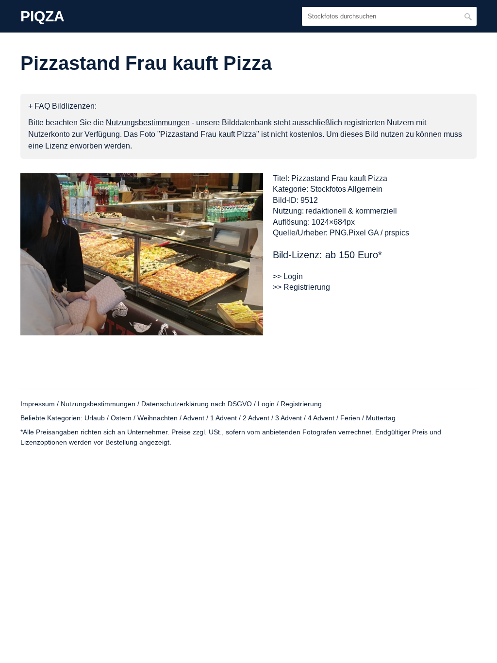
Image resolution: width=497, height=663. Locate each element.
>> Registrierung (301, 287)
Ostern (121, 418)
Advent (193, 418)
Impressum (37, 404)
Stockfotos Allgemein (346, 189)
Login (266, 404)
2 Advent (256, 418)
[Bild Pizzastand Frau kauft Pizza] (141, 254)
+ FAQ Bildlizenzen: (62, 106)
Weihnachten (157, 418)
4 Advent (321, 418)
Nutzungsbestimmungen (98, 404)
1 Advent (223, 418)
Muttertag (381, 418)
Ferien (350, 418)
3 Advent (288, 418)
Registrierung (301, 404)
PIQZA (42, 16)
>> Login (288, 276)
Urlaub (94, 418)
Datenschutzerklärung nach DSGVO (196, 404)
